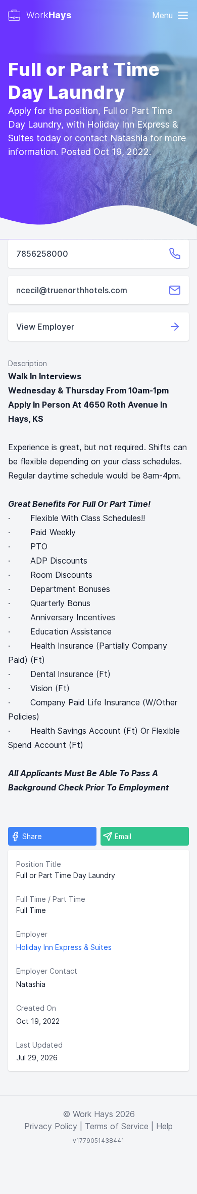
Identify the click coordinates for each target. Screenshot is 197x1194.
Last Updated (39, 1045)
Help (164, 1126)
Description (27, 363)
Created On (36, 1008)
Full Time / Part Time (50, 899)
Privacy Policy (50, 1126)
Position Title (38, 864)
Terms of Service (117, 1126)
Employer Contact (46, 971)
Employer (31, 934)
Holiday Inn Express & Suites (64, 947)
